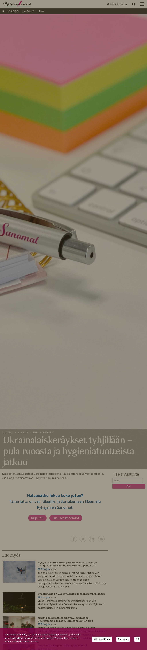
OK (137, 639)
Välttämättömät (102, 639)
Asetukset (123, 639)
